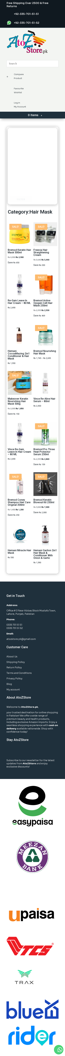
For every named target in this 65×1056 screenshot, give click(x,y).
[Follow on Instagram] (15, 750)
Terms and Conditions (19, 673)
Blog (9, 684)
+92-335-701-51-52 (26, 22)
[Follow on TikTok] (34, 750)
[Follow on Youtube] (27, 750)
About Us (11, 656)
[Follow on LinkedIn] (21, 750)
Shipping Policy (15, 662)
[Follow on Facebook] (9, 750)
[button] (58, 1049)
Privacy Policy (14, 678)
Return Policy (14, 667)
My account (13, 689)
